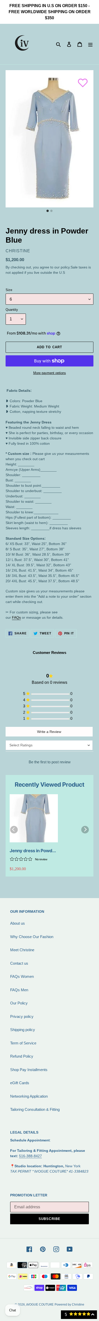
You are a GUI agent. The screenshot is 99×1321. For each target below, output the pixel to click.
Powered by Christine (69, 1304)
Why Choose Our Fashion (31, 937)
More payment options (49, 373)
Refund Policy (21, 1056)
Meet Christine (22, 950)
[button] (80, 80)
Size (9, 290)
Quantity (12, 310)
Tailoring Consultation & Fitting (35, 1109)
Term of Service (23, 1043)
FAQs (16, 617)
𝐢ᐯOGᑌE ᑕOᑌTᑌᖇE (40, 1304)
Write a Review (49, 732)
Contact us (19, 963)
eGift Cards (19, 1083)
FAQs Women (22, 976)
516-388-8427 (30, 1156)
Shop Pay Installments (28, 1069)
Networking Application (29, 1096)
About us (17, 923)
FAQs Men (19, 990)
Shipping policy (22, 1029)
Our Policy (19, 1003)
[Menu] (90, 44)
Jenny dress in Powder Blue (33, 851)
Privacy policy (22, 1016)
